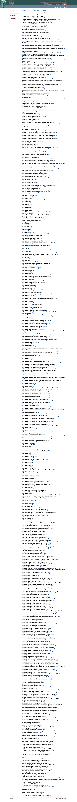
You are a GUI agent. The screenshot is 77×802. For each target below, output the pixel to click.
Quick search (12, 10)
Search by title (12, 12)
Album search (12, 15)
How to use (55, 4)
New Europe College (12, 5)
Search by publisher (13, 18)
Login (65, 4)
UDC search (12, 16)
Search (45, 4)
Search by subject (13, 13)
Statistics (50, 4)
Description (60, 4)
